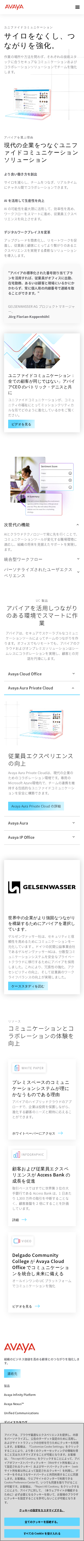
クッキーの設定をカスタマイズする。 (42, 1510)
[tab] (42, 674)
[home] (14, 7)
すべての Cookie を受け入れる (41, 1533)
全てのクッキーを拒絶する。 (42, 1522)
